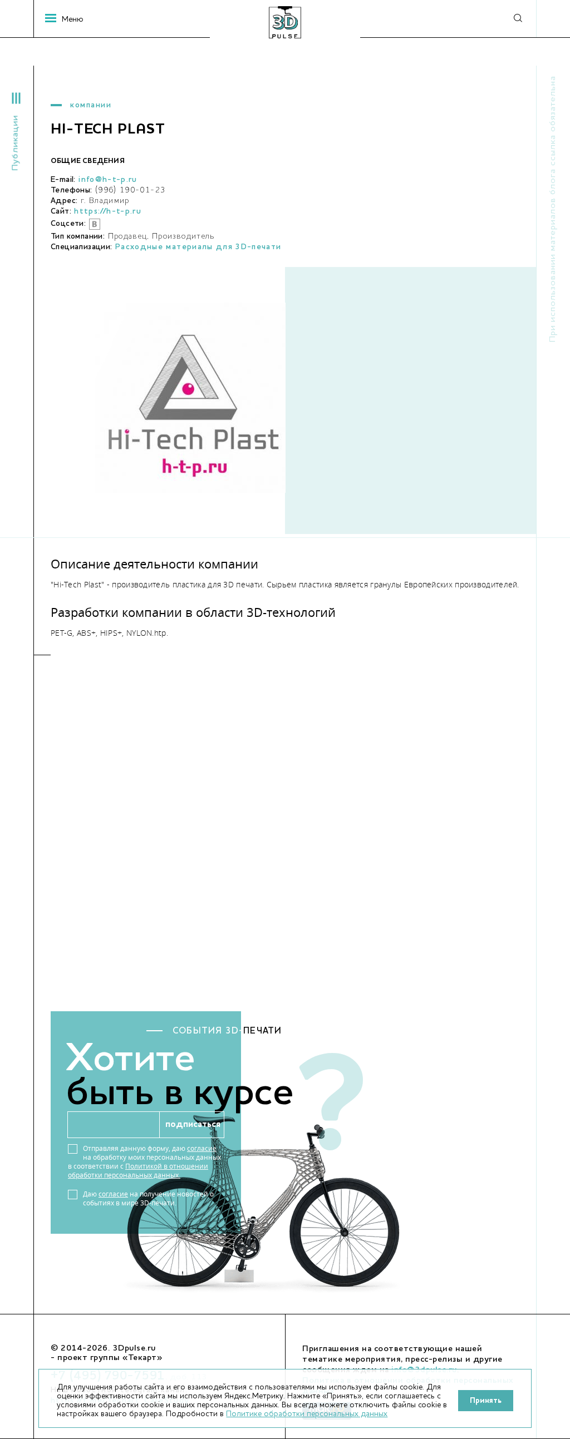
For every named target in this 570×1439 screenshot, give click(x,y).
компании (90, 105)
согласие (202, 1148)
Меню (67, 19)
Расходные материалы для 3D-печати (198, 247)
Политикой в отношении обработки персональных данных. (138, 1170)
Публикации (15, 143)
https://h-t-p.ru (107, 211)
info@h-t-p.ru (107, 180)
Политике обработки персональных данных (306, 1414)
